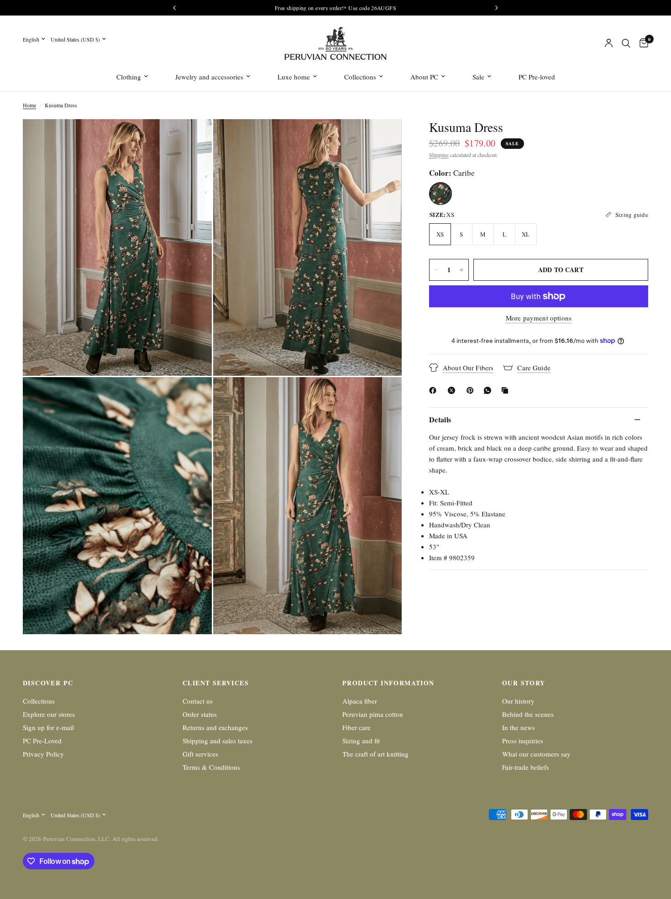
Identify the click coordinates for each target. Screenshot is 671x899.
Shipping (439, 154)
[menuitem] (132, 77)
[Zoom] (192, 138)
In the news (518, 727)
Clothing (128, 76)
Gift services (200, 753)
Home (29, 105)
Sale (478, 76)
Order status (200, 714)
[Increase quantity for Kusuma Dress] (461, 269)
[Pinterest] (472, 390)
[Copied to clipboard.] (506, 390)
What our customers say (536, 753)
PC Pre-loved (537, 76)
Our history (518, 700)
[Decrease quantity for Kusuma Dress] (436, 269)
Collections (360, 76)
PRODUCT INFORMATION (388, 683)
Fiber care (356, 727)
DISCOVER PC (48, 683)
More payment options (538, 318)
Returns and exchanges (215, 727)
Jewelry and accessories (209, 76)
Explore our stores (49, 714)
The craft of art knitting (375, 753)
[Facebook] (434, 390)
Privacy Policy (43, 753)
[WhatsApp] (489, 390)
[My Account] (608, 43)
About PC (424, 76)
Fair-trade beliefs (525, 767)
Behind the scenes (528, 714)
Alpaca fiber (359, 700)
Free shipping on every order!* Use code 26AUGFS (335, 7)
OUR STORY (523, 683)
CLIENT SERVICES (216, 683)
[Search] (626, 43)
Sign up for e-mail (48, 727)
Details (440, 419)
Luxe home (294, 76)
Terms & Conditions (211, 767)
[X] (453, 390)
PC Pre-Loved (42, 740)
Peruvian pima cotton (372, 714)
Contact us (198, 700)
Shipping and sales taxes (217, 740)
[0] (641, 43)
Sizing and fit (361, 740)
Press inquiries (522, 740)
